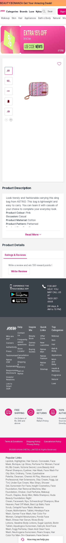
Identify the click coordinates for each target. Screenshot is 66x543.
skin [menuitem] (14, 18)
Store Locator (21, 349)
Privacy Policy (33, 444)
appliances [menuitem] (30, 18)
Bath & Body (54, 349)
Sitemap (44, 369)
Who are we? (10, 337)
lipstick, (10, 461)
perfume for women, (42, 464)
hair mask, (38, 470)
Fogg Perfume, (19, 529)
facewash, (18, 501)
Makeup (55, 336)
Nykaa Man (43, 350)
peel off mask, (22, 504)
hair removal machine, (29, 489)
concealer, (44, 461)
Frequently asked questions (22, 342)
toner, (28, 473)
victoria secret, (28, 467)
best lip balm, (37, 504)
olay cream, (42, 479)
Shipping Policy (33, 441)
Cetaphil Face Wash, (23, 507)
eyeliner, (27, 470)
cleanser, (19, 476)
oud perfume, (34, 492)
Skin (53, 340)
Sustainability (12, 366)
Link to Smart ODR (9, 386)
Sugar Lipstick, (45, 523)
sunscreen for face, (20, 485)
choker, (22, 492)
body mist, (27, 495)
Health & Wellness (56, 369)
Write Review (19, 271)
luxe (31, 11)
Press (9, 351)
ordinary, (20, 473)
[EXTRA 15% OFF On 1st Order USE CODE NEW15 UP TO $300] (33, 39)
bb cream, (14, 467)
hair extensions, (27, 479)
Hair (53, 344)
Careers (10, 343)
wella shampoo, (41, 495)
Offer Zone (42, 337)
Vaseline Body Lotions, (25, 523)
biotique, (16, 464)
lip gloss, (26, 464)
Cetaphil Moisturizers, (25, 516)
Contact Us (21, 334)
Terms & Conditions (14, 441)
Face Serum (43, 535)
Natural (55, 379)
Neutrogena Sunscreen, (24, 532)
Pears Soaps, (43, 532)
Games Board (32, 343)
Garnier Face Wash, (22, 513)
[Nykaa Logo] (2, 11)
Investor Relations (10, 378)
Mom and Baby (54, 361)
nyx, (27, 501)
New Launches (44, 343)
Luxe (54, 383)
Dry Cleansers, (28, 535)
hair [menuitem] (20, 18)
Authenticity (11, 347)
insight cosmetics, (41, 485)
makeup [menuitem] (5, 18)
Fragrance (56, 375)
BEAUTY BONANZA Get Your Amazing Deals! (26, 3)
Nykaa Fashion (43, 357)
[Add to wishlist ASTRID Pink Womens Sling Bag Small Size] (59, 64)
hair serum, (32, 461)
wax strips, (35, 482)
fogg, (52, 479)
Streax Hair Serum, (21, 519)
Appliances (57, 355)
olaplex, (17, 495)
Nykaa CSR (9, 360)
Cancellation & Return (23, 356)
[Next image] (10, 120)
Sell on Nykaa (20, 372)
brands (23, 11)
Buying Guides (32, 350)
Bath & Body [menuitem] (44, 18)
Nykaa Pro (43, 363)
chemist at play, (32, 476)
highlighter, (20, 461)
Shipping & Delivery (21, 364)
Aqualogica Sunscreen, (25, 526)
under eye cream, (20, 482)
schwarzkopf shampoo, (42, 501)
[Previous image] (6, 120)
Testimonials (11, 355)
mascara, (45, 476)
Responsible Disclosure (12, 371)
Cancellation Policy (52, 441)
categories (12, 11)
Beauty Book (32, 337)
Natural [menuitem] (56, 18)
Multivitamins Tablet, (23, 510)
